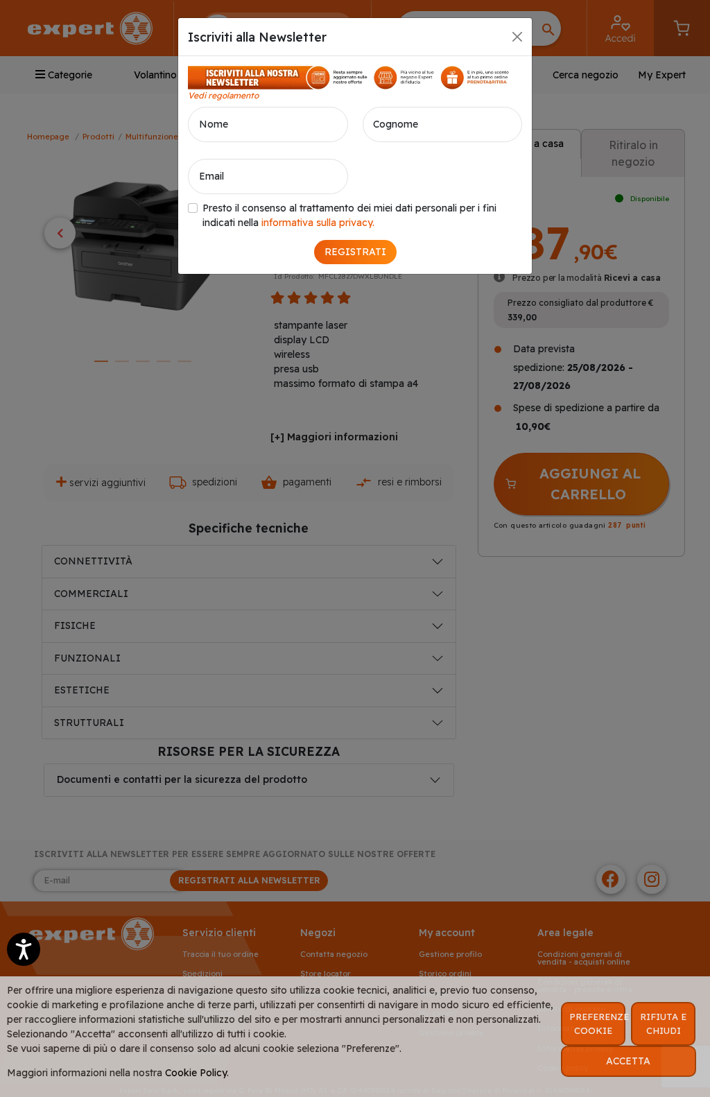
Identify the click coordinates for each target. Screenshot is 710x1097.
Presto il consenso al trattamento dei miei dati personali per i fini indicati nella (349, 215)
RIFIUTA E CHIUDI (663, 1023)
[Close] (517, 36)
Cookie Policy (196, 1072)
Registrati (355, 251)
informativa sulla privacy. (317, 222)
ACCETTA (628, 1061)
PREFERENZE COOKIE (597, 1023)
